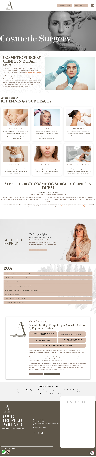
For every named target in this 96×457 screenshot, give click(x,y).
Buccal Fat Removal (47, 165)
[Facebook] (38, 433)
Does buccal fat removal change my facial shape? (18, 286)
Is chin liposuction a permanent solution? (16, 278)
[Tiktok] (42, 433)
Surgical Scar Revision (15, 129)
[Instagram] (34, 433)
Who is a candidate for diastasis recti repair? (16, 282)
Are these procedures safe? (12, 294)
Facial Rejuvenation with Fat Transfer (78, 165)
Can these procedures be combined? (14, 302)
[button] (48, 273)
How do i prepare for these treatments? (15, 298)
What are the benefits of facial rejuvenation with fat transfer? (21, 290)
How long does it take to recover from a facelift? (17, 273)
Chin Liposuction (78, 129)
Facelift (47, 129)
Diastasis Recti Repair (15, 165)
